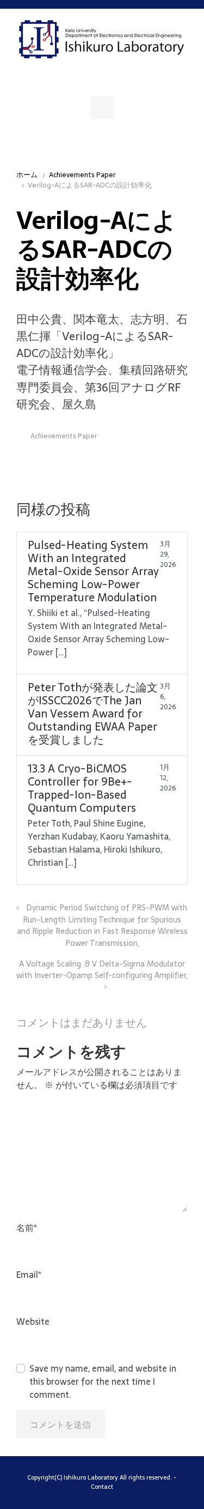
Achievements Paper (82, 174)
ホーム (27, 174)
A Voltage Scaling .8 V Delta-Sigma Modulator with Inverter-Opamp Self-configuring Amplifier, (102, 969)
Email (28, 1274)
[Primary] (102, 107)
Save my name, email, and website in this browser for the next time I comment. (102, 1381)
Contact (102, 1487)
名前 (26, 1227)
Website (33, 1321)
